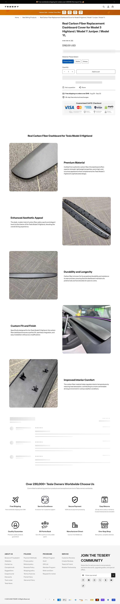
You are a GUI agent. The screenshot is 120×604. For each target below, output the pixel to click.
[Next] (114, 2)
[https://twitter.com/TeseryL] (100, 580)
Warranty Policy (29, 580)
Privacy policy (28, 561)
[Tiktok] (83, 585)
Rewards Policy (29, 567)
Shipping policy (29, 570)
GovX (44, 561)
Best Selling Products (29, 17)
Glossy (85, 61)
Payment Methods (30, 558)
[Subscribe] (113, 575)
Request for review (49, 574)
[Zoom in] (54, 25)
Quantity (65, 67)
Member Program (49, 567)
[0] (112, 7)
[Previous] (6, 2)
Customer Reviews (68, 558)
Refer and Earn (48, 570)
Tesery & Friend (67, 564)
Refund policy (28, 564)
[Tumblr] (105, 580)
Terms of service (29, 574)
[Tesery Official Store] (12, 6)
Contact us (8, 564)
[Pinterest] (83, 580)
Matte (78, 61)
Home (17, 17)
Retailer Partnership (69, 567)
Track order (9, 580)
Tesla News (8, 583)
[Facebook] (89, 580)
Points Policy (28, 577)
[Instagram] (94, 580)
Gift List (45, 564)
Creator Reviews (67, 561)
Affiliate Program (49, 558)
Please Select (68, 61)
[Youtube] (111, 580)
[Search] (103, 7)
